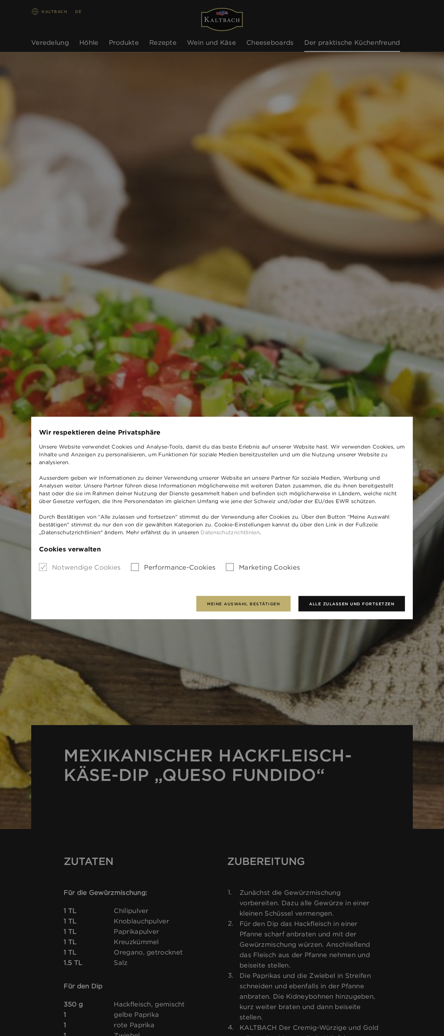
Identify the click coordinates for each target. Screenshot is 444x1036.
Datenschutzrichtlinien (230, 532)
